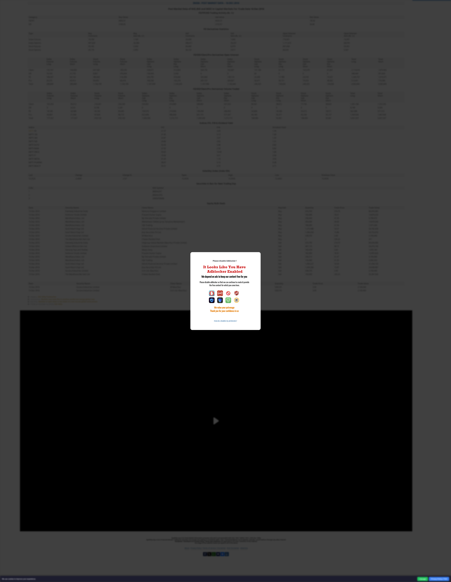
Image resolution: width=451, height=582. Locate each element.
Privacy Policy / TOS (439, 579)
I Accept (422, 579)
